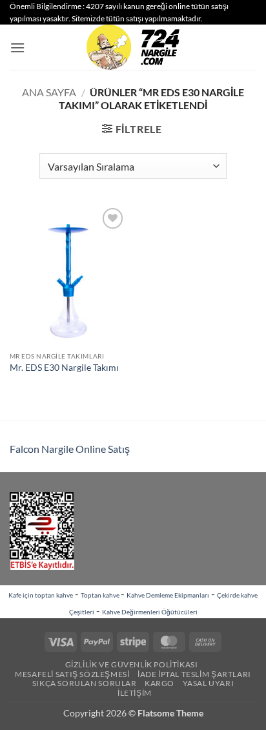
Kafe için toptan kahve (40, 595)
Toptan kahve (101, 595)
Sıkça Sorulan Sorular (84, 683)
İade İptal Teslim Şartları (194, 674)
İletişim (135, 693)
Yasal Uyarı (208, 683)
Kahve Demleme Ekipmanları (168, 595)
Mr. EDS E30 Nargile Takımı (64, 367)
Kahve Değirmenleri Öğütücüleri (150, 612)
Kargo (159, 683)
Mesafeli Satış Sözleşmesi (72, 674)
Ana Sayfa (49, 92)
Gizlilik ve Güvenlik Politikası (131, 664)
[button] (17, 47)
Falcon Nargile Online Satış (70, 449)
